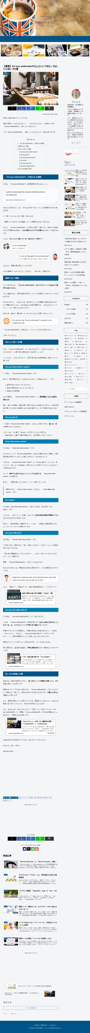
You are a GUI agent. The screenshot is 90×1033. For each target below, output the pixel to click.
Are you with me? (26, 163)
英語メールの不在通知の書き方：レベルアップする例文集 (74, 273)
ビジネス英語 (15, 797)
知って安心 (49, 797)
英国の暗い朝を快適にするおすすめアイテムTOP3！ (75, 263)
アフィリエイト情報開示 (73, 402)
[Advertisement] (30, 776)
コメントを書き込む (30, 1008)
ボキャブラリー (24, 797)
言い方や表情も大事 (25, 169)
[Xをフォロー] (28, 849)
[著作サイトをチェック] (24, 849)
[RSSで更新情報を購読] (37, 849)
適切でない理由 (24, 146)
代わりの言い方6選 (25, 149)
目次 (28, 139)
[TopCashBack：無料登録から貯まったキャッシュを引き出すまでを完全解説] (56, 50)
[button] (49, 108)
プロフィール (69, 416)
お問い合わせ (69, 407)
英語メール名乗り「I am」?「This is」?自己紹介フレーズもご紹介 (75, 285)
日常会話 (41, 797)
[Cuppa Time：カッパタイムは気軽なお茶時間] (11, 50)
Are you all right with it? (28, 166)
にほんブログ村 (69, 165)
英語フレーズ (8, 800)
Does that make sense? (28, 157)
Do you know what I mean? (29, 152)
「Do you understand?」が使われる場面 (31, 143)
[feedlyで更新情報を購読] (33, 849)
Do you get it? (25, 155)
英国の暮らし (44, 1025)
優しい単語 (33, 797)
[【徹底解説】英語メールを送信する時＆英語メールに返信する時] (34, 50)
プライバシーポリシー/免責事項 (75, 411)
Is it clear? (24, 160)
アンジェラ (76, 102)
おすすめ (52, 1025)
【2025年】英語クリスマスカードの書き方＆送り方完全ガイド (75, 240)
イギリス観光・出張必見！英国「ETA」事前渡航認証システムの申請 (75, 252)
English (7, 797)
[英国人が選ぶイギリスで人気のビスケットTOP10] (78, 50)
